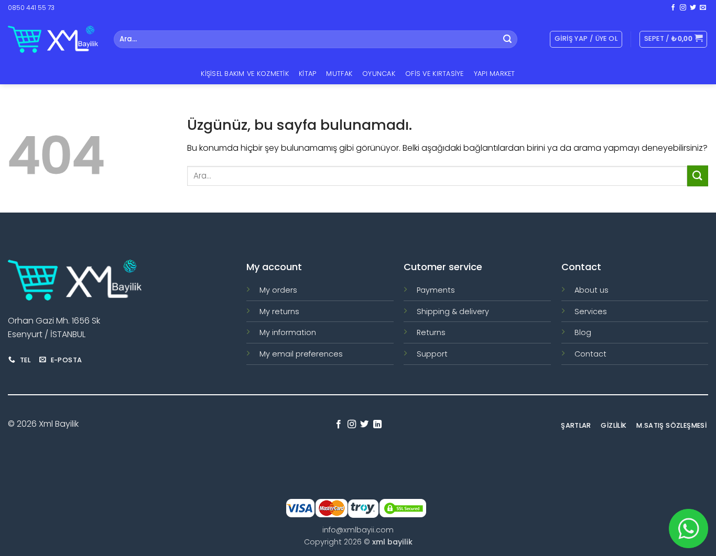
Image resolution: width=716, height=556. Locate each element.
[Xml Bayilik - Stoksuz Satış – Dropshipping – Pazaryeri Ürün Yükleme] (53, 39)
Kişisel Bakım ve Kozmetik (244, 73)
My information (287, 332)
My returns (279, 311)
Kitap (307, 73)
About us (591, 290)
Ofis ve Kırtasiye (434, 73)
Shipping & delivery (453, 311)
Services (590, 311)
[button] (673, 39)
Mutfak (339, 73)
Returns (431, 332)
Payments (436, 290)
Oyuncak (378, 73)
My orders (278, 290)
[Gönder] (507, 39)
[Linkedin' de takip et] (377, 424)
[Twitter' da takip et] (693, 8)
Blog (582, 332)
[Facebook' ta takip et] (673, 8)
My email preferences (301, 354)
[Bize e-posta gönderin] (703, 8)
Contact (590, 354)
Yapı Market (494, 73)
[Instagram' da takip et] (683, 8)
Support (432, 354)
